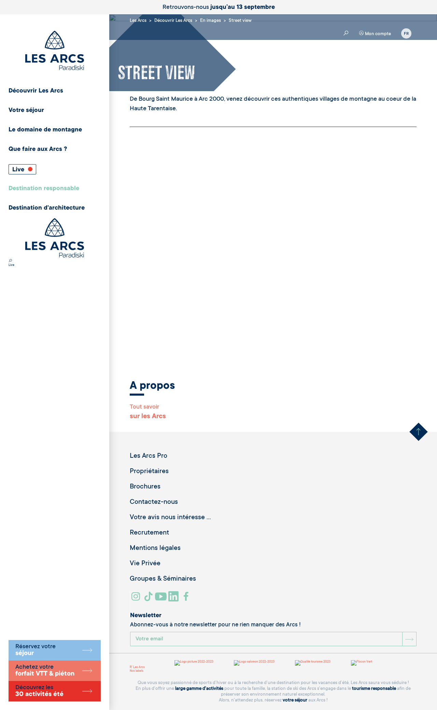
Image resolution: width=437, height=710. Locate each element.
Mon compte (377, 34)
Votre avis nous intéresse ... (170, 518)
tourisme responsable (374, 688)
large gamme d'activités (199, 688)
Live (19, 170)
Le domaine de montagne (45, 130)
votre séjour (295, 700)
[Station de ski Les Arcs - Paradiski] (55, 51)
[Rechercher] (10, 261)
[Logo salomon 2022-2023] (254, 663)
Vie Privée (145, 564)
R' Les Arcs (137, 667)
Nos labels (136, 671)
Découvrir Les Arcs (36, 91)
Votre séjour (26, 110)
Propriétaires (149, 471)
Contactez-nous (154, 502)
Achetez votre (44, 671)
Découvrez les (39, 691)
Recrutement (149, 533)
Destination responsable (44, 188)
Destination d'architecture (47, 208)
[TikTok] (149, 599)
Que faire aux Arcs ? (38, 149)
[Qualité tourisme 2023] (312, 663)
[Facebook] (187, 599)
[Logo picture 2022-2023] (193, 663)
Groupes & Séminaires (163, 579)
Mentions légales (155, 548)
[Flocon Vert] (361, 663)
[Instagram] (136, 599)
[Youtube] (161, 599)
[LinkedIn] (174, 599)
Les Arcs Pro (148, 456)
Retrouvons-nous (219, 7)
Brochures (145, 487)
